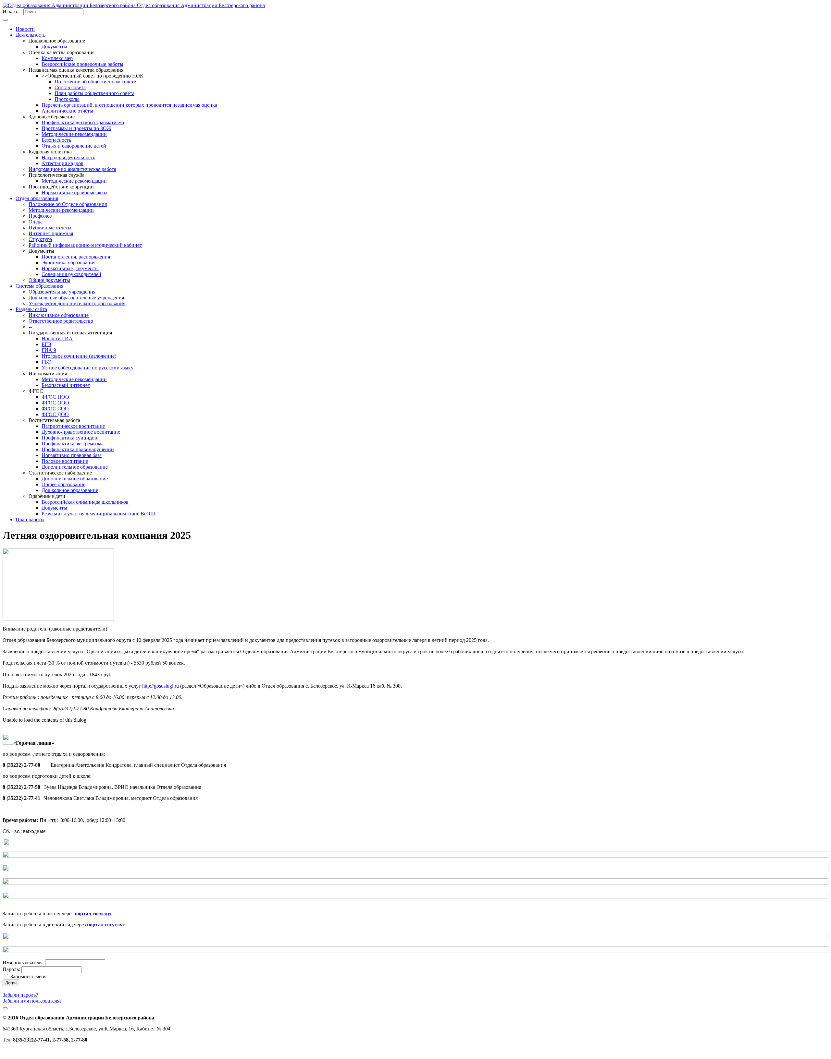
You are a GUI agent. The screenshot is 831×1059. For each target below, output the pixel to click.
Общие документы (49, 280)
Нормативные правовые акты (74, 192)
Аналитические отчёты (67, 111)
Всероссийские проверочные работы (82, 64)
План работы (30, 519)
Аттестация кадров (62, 163)
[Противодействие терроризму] (415, 856)
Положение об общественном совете (95, 81)
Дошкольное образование (70, 490)
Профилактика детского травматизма (83, 122)
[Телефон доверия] (6, 843)
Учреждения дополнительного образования (77, 303)
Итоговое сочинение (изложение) (79, 356)
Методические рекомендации (74, 134)
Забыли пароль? (20, 995)
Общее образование (63, 484)
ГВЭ (47, 362)
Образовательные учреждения (62, 292)
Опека (36, 221)
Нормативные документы (70, 268)
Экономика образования (68, 262)
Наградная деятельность (68, 157)
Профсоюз (40, 216)
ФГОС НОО (55, 397)
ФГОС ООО (55, 402)
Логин (11, 983)
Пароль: (11, 969)
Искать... (12, 11)
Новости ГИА (57, 338)
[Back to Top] (5, 1008)
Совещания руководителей (71, 274)
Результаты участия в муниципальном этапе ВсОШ (98, 513)
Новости (25, 29)
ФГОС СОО (55, 408)
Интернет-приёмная (51, 233)
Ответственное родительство (61, 321)
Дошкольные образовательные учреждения (76, 297)
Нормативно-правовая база (72, 455)
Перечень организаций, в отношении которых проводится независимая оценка (129, 105)
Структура (40, 239)
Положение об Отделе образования (68, 204)
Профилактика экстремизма (73, 443)
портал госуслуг (93, 913)
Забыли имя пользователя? (32, 1001)
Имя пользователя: (23, 962)
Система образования (39, 286)
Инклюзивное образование (59, 315)
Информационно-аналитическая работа (72, 169)
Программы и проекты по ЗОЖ (76, 128)
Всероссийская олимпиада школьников (85, 502)
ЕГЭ (46, 344)
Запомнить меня (28, 976)
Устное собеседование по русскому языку (87, 367)
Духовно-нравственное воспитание (81, 432)
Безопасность (56, 140)
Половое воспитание (65, 461)
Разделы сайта (31, 309)
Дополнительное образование (75, 467)
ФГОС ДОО (55, 414)
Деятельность (30, 35)
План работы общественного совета (94, 93)
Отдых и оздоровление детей (74, 146)
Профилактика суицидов (69, 437)
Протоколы (67, 99)
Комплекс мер (57, 58)
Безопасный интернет (66, 385)
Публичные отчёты (50, 227)
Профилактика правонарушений (78, 449)
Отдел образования (37, 198)
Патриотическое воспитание (73, 426)
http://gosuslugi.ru (160, 686)
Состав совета (70, 87)
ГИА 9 (49, 350)
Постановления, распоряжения (76, 256)
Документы (54, 46)
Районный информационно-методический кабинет (85, 245)
